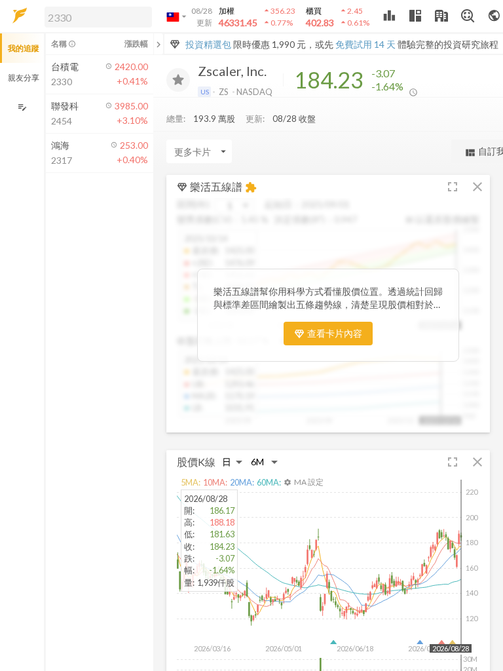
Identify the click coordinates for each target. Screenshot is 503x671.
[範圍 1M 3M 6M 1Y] (264, 461)
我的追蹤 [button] (23, 48)
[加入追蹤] (178, 80)
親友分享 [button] (23, 78)
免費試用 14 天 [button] (365, 44)
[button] (95, 16)
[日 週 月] (232, 461)
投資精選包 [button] (208, 44)
